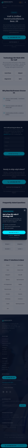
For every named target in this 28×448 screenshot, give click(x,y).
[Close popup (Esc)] (24, 210)
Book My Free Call (13, 232)
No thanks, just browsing (14, 237)
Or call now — (14, 235)
